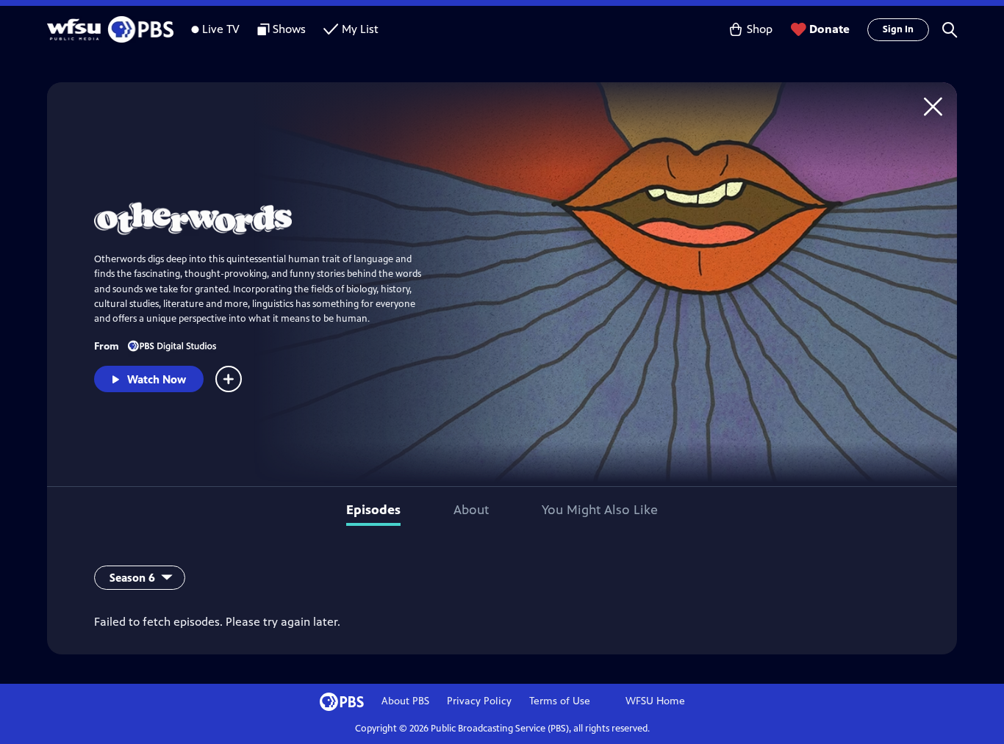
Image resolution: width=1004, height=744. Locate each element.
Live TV (221, 29)
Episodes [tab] (373, 510)
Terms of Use (559, 701)
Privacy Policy (479, 701)
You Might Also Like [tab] (600, 510)
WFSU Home (655, 701)
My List (360, 29)
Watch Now (156, 379)
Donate (829, 29)
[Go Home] (933, 106)
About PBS (405, 701)
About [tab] (471, 510)
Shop (759, 29)
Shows (289, 29)
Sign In (898, 29)
